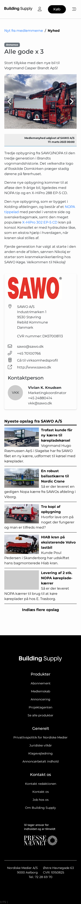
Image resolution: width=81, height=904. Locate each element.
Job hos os (41, 800)
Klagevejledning (40, 753)
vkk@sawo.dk (40, 403)
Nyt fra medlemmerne (23, 31)
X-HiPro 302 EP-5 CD (39, 222)
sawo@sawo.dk (30, 346)
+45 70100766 (29, 353)
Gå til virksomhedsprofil (37, 360)
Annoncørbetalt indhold (40, 761)
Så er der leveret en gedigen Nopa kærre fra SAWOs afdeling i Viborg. (40, 484)
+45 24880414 (40, 398)
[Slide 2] (44, 119)
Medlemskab (40, 691)
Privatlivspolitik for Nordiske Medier (40, 737)
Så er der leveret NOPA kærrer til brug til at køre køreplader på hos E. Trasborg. (38, 586)
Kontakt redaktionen (40, 784)
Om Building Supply (40, 808)
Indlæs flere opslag (40, 610)
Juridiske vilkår (40, 745)
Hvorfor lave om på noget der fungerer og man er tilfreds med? (39, 517)
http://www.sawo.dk (34, 367)
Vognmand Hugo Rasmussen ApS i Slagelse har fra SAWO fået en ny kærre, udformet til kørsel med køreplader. (39, 445)
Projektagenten (40, 707)
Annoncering (40, 699)
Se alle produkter (40, 715)
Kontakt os (40, 792)
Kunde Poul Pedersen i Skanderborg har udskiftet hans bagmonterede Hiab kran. (40, 550)
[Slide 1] (36, 119)
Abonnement (41, 683)
